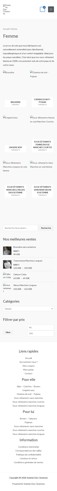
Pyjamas (28, 422)
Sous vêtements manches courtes (28, 401)
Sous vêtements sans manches (28, 398)
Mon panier (28, 369)
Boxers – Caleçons (28, 418)
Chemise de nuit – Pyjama (28, 394)
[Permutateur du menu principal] (51, 9)
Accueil (6, 29)
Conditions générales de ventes (28, 462)
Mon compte (29, 366)
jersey (8, 45)
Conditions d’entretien (28, 446)
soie (20, 61)
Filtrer (8, 332)
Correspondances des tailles (28, 450)
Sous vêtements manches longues (29, 405)
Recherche (46, 228)
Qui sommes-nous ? (28, 362)
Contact (28, 373)
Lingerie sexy (28, 390)
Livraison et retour (28, 458)
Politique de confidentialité (28, 454)
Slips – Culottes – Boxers (28, 386)
